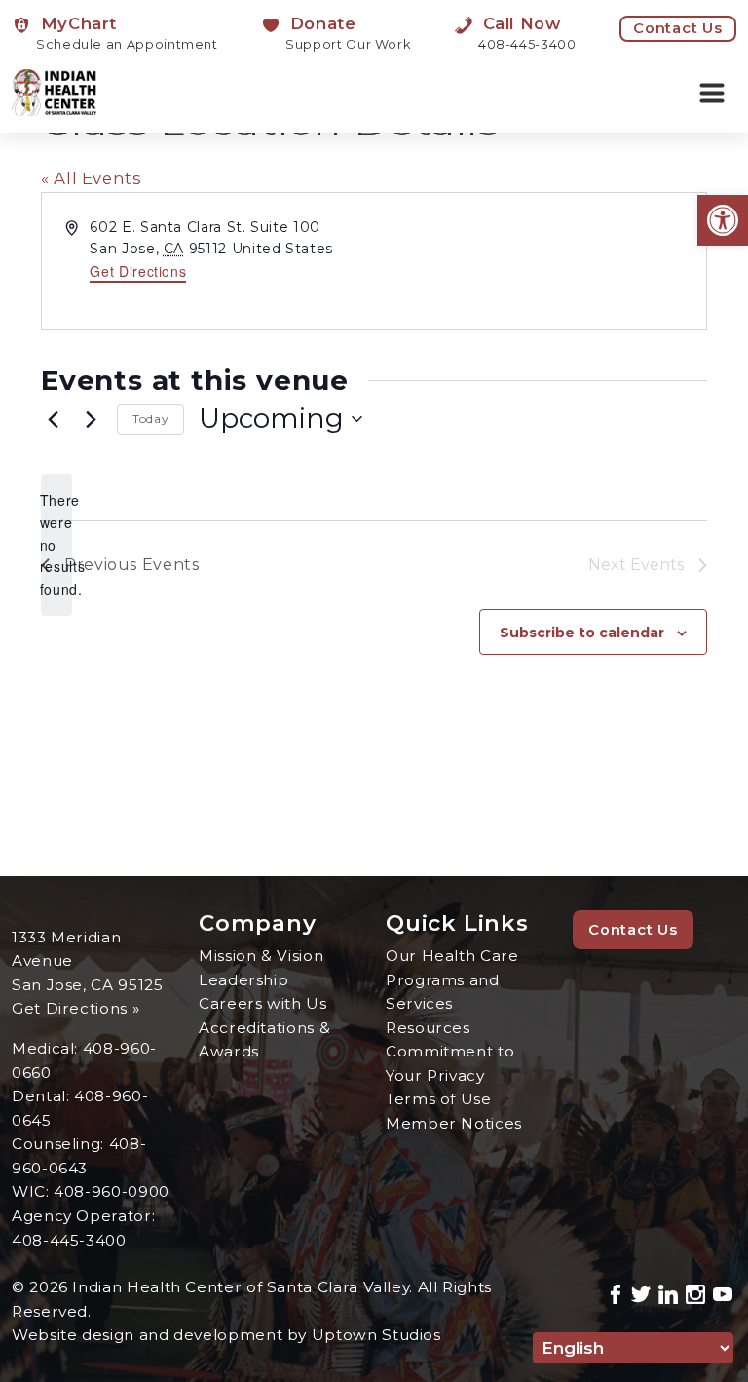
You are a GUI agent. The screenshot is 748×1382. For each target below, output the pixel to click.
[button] (722, 220)
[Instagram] (695, 1292)
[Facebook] (615, 1292)
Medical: (47, 1048)
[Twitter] (640, 1292)
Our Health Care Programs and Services (452, 979)
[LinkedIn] (668, 1292)
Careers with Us (263, 1003)
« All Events (91, 178)
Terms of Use (439, 1099)
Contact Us (678, 28)
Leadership (243, 980)
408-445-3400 (69, 1240)
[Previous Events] (52, 419)
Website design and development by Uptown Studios (226, 1334)
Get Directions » (75, 1008)
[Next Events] (90, 419)
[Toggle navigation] (712, 93)
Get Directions (138, 271)
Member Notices (454, 1123)
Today (150, 418)
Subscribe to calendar (582, 632)
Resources (428, 1027)
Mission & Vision (261, 955)
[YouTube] (722, 1292)
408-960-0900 (111, 1191)
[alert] (56, 544)
